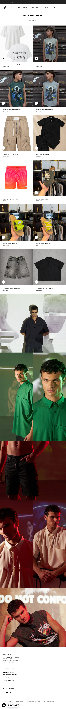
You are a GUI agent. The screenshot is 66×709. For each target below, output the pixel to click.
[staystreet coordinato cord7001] (49, 133)
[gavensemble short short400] (16, 267)
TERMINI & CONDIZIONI (10, 675)
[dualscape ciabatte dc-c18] (16, 222)
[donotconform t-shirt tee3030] (16, 44)
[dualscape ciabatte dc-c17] (49, 222)
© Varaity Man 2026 (8, 701)
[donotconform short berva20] (16, 133)
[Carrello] (62, 7)
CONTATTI (6, 677)
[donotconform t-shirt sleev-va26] (49, 44)
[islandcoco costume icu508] (16, 178)
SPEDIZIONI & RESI (8, 672)
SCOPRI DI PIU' (33, 20)
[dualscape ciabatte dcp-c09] (49, 178)
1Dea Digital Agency (14, 704)
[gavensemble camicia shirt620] (49, 267)
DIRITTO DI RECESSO (9, 680)
